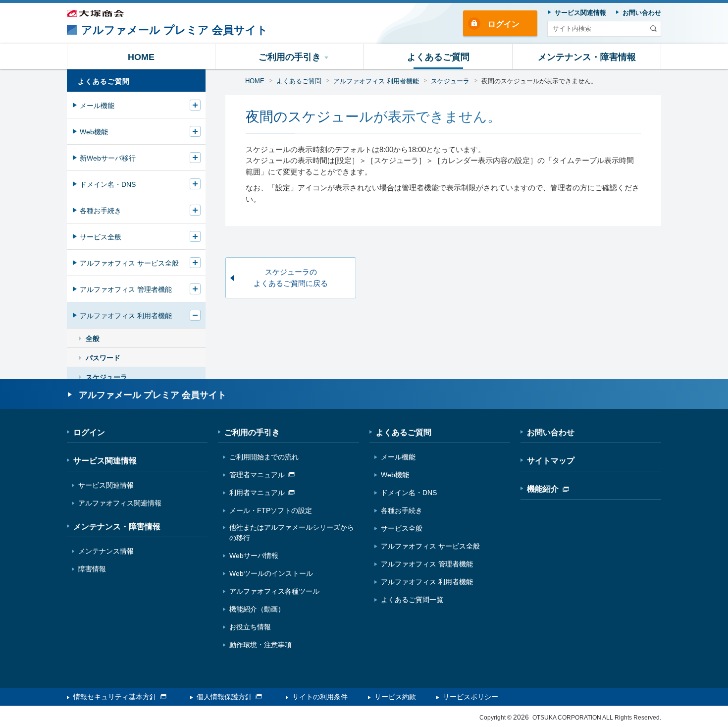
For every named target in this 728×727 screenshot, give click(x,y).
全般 (93, 338)
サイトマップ (550, 460)
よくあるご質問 (298, 81)
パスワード (103, 358)
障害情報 (92, 569)
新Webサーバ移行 (108, 158)
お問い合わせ (550, 432)
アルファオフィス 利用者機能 (376, 81)
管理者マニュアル (257, 475)
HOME (254, 81)
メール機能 (97, 106)
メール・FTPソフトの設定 (270, 510)
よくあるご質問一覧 (412, 600)
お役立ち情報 (250, 627)
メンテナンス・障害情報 (116, 526)
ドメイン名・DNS (108, 184)
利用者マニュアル (257, 493)
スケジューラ (450, 81)
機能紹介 (543, 489)
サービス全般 (100, 237)
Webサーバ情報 (253, 555)
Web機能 (94, 132)
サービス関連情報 (105, 460)
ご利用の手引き (252, 432)
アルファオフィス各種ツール (274, 591)
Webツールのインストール (271, 573)
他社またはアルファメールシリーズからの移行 (291, 532)
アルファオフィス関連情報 (119, 503)
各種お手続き (100, 211)
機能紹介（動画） (257, 609)
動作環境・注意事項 (260, 645)
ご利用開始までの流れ (264, 457)
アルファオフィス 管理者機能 (126, 289)
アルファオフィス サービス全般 (129, 263)
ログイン (504, 24)
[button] (289, 56)
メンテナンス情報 (106, 551)
